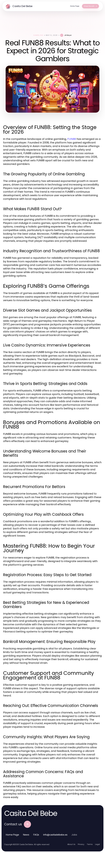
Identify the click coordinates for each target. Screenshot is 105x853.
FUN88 (71, 138)
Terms (90, 844)
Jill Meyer (68, 35)
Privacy (81, 844)
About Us (71, 844)
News (26, 834)
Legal (97, 844)
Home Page (12, 834)
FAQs (36, 834)
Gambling (38, 35)
